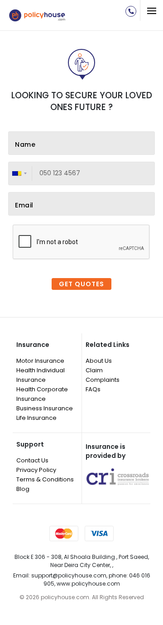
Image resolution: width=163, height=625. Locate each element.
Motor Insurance (40, 360)
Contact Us (32, 460)
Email (24, 205)
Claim (94, 370)
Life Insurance (36, 417)
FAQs (93, 389)
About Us (99, 360)
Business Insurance (44, 408)
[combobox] (21, 173)
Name (25, 144)
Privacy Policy (36, 470)
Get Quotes (81, 283)
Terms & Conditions (45, 479)
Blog (22, 489)
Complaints (103, 379)
